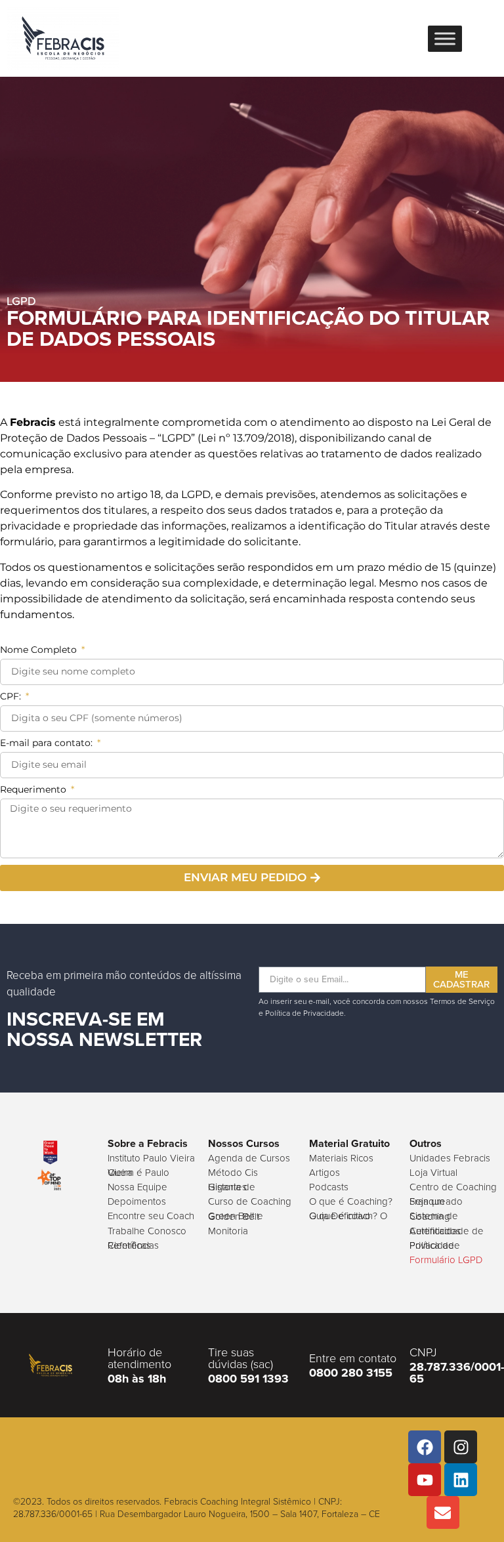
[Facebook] (424, 1446)
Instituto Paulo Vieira (151, 1158)
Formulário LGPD (446, 1259)
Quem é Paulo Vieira (138, 1172)
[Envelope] (443, 1512)
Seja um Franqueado (436, 1201)
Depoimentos (137, 1201)
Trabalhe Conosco (147, 1231)
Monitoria (228, 1231)
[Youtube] (424, 1479)
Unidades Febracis (450, 1158)
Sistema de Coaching (434, 1215)
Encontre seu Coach (151, 1215)
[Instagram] (460, 1446)
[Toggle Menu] (444, 38)
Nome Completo (39, 650)
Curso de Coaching (249, 1201)
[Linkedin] (460, 1479)
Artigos (324, 1172)
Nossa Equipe (137, 1187)
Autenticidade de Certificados (447, 1231)
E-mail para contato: (47, 743)
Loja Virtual (433, 1172)
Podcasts (328, 1187)
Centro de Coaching (453, 1187)
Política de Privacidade (435, 1245)
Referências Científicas (133, 1245)
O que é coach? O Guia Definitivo (348, 1215)
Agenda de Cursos (249, 1158)
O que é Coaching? (350, 1201)
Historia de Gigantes (231, 1187)
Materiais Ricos (341, 1158)
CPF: (12, 697)
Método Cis (233, 1172)
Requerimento (34, 790)
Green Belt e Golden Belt (235, 1215)
